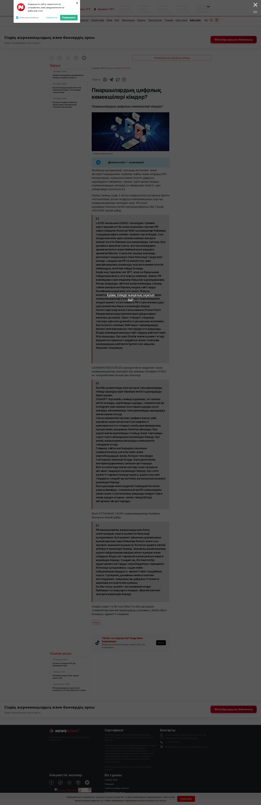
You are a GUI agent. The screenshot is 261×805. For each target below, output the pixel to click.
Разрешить (69, 17)
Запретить (52, 17)
